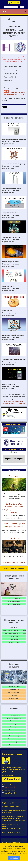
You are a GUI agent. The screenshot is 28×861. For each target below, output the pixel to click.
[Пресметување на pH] (14, 380)
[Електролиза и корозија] (14, 208)
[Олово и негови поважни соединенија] (14, 135)
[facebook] (8, 787)
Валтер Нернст (14, 538)
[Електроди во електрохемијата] (14, 184)
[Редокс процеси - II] (14, 282)
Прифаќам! (14, 858)
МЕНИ (14, 11)
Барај (21, 7)
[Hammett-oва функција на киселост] (14, 331)
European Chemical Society (10, 806)
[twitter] (8, 793)
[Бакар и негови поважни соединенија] (14, 159)
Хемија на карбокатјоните (14, 523)
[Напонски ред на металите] (14, 257)
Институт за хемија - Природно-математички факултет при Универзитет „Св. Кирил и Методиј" (13, 818)
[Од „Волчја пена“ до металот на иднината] (14, 512)
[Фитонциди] (14, 490)
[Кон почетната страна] (14, 3)
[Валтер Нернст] (14, 552)
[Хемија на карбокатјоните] (14, 527)
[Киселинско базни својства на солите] (14, 355)
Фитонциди (14, 476)
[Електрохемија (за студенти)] (14, 233)
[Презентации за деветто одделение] (14, 419)
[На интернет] (14, 434)
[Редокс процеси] (14, 306)
